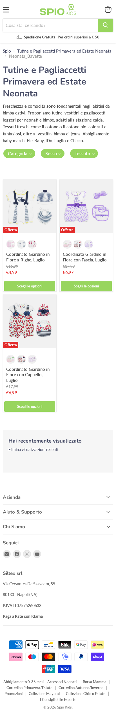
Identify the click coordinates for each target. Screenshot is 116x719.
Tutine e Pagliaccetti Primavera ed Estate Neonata (64, 51)
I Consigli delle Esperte (58, 699)
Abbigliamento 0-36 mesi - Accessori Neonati (40, 681)
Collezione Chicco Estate (85, 693)
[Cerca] (105, 25)
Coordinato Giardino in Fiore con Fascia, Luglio (85, 257)
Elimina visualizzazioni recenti (33, 449)
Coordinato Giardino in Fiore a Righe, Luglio (28, 257)
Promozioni (14, 693)
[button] (19, 153)
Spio (7, 51)
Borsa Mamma (94, 681)
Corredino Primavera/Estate (29, 687)
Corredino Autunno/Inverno (81, 687)
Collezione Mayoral (44, 693)
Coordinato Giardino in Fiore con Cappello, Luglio (28, 375)
